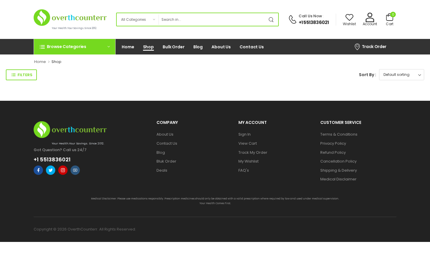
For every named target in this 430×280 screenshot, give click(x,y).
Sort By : (367, 75)
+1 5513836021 (314, 22)
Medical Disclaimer (338, 179)
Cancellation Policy (338, 161)
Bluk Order (166, 161)
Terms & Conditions (338, 134)
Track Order (374, 46)
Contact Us (252, 47)
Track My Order (252, 152)
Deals (161, 170)
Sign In (244, 134)
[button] (75, 46)
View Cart (247, 143)
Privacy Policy (333, 143)
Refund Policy (333, 152)
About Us (221, 47)
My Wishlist (248, 161)
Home (128, 47)
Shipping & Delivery (338, 170)
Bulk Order (174, 47)
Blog (198, 47)
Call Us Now (310, 16)
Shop (148, 47)
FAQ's (243, 170)
